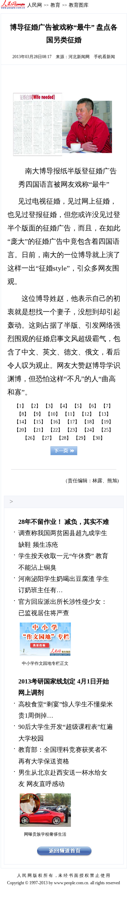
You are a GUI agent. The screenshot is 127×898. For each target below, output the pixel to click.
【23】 (72, 430)
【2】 (35, 406)
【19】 (106, 422)
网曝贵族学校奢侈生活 (45, 834)
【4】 (64, 406)
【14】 (21, 422)
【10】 (53, 414)
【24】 (89, 430)
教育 (55, 5)
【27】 (47, 438)
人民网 (34, 5)
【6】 (92, 406)
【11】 (69, 414)
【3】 (49, 406)
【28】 (63, 438)
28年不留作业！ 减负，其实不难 (63, 521)
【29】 (80, 438)
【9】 (37, 414)
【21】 (38, 430)
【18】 (89, 422)
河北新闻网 (79, 56)
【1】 (20, 406)
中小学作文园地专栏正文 (45, 663)
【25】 (106, 430)
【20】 (21, 430)
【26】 (30, 438)
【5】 (78, 406)
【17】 (72, 422)
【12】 (86, 414)
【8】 (23, 414)
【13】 (103, 414)
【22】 (55, 430)
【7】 (107, 406)
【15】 (38, 422)
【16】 (55, 422)
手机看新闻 (104, 56)
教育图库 (79, 5)
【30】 (97, 438)
